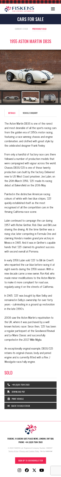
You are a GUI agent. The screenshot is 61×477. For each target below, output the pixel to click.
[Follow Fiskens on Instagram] (19, 470)
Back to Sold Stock (20, 405)
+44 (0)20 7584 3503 (20, 384)
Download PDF (18, 391)
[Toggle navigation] (53, 9)
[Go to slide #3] (30, 97)
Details (11, 112)
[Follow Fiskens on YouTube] (41, 470)
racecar (48, 451)
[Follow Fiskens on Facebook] (26, 470)
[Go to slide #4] (49, 97)
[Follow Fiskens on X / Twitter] (34, 470)
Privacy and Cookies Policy (29, 451)
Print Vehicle (17, 398)
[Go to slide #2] (11, 97)
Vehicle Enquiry (30, 112)
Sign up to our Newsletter (30, 460)
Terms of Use (13, 451)
